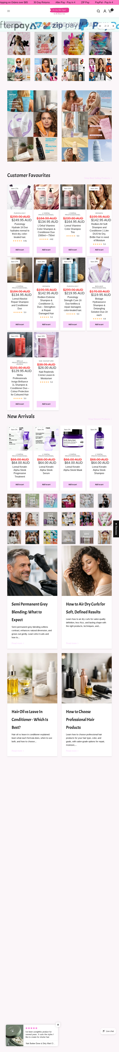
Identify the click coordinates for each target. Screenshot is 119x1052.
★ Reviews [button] (116, 529)
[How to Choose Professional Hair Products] (87, 674)
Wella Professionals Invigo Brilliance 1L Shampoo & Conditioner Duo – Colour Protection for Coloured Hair (19, 381)
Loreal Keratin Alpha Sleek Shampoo (99, 466)
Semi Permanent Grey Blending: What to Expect (30, 608)
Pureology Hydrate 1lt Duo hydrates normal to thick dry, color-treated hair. (19, 227)
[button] (58, 1025)
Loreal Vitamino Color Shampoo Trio (73, 225)
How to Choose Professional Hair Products (80, 715)
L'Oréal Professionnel (46, 210)
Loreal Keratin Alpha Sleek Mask (72, 464)
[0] (109, 11)
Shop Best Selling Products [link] (97, 174)
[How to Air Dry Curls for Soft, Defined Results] (87, 567)
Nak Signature (46, 357)
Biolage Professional (99, 283)
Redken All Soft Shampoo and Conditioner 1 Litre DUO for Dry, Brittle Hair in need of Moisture (99, 228)
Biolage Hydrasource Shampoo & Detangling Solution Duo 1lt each (99, 303)
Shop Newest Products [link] (99, 415)
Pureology (20, 209)
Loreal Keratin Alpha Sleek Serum (46, 466)
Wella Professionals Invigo (19, 358)
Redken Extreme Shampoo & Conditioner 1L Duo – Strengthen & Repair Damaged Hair (46, 301)
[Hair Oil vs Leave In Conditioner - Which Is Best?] (32, 674)
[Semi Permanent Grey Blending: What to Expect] (32, 567)
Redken (99, 209)
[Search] (98, 11)
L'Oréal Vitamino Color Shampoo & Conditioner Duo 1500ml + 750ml (46, 227)
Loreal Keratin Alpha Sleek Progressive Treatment (19, 468)
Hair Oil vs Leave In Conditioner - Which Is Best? (30, 715)
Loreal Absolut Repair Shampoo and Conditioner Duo (20, 300)
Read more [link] (17, 639)
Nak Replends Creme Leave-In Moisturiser (46, 371)
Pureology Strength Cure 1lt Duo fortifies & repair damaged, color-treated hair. (73, 300)
